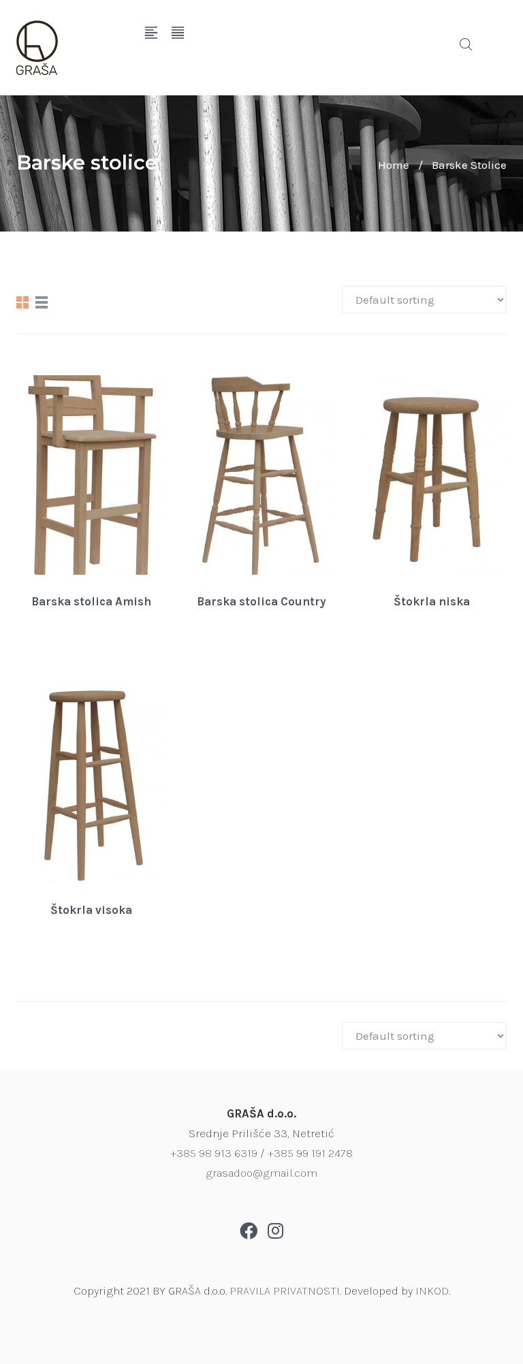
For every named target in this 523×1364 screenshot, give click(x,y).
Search (465, 44)
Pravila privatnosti (284, 1290)
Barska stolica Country (261, 601)
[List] (41, 302)
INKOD (432, 1290)
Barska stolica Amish (91, 601)
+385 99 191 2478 (310, 1153)
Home (393, 165)
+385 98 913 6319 (213, 1153)
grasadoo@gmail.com (261, 1172)
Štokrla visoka (91, 910)
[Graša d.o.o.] (70, 47)
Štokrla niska (432, 601)
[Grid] (22, 302)
